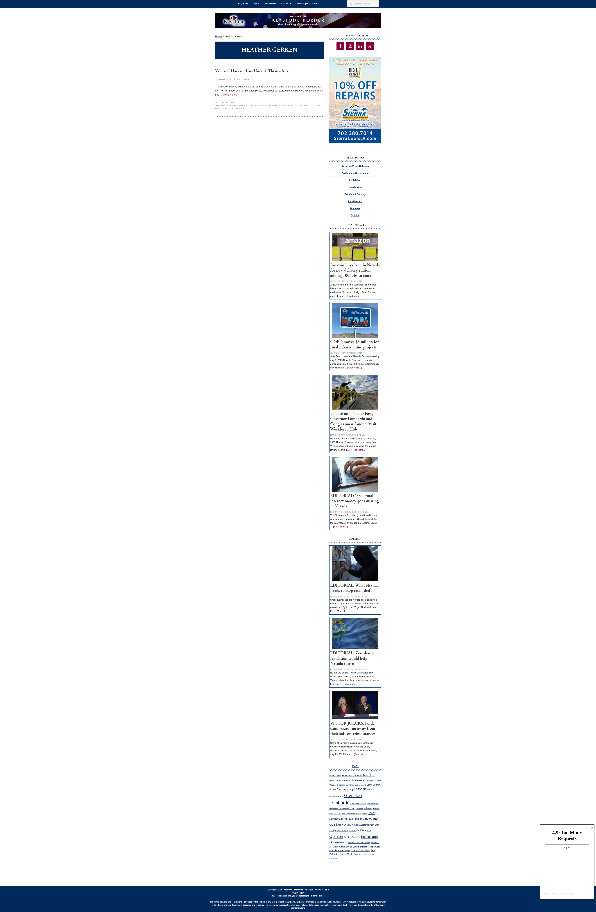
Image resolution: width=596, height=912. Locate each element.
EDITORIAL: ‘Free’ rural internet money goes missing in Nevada (354, 501)
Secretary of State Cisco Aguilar (356, 850)
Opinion (232, 102)
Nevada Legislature (346, 830)
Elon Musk (371, 789)
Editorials (360, 789)
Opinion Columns (352, 836)
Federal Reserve (336, 796)
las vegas (357, 813)
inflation (367, 808)
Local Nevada (336, 818)
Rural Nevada (355, 201)
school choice (336, 850)
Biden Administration (339, 780)
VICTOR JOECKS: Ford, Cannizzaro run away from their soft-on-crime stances (353, 729)
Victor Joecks (364, 854)
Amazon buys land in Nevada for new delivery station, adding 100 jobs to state (355, 270)
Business (355, 208)
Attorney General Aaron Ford (358, 775)
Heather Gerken (274, 105)
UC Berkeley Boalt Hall (296, 105)
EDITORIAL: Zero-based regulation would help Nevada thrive (352, 658)
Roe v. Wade (375, 846)
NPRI (369, 830)
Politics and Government (355, 173)
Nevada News (355, 187)
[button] (355, 100)
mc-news (366, 818)
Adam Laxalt (335, 775)
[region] (355, 100)
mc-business (351, 818)
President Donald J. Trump (359, 842)
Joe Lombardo (347, 813)
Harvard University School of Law (247, 105)
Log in (326, 889)
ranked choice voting (349, 846)
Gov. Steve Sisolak (358, 803)
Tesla (356, 854)
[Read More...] (354, 295)
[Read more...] (230, 94)
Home (218, 36)
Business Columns (373, 780)
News (361, 829)
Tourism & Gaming (355, 194)
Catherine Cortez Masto (356, 784)
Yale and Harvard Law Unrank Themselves (251, 71)
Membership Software (567, 894)
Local (371, 813)
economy (348, 789)
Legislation (355, 180)
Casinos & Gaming (337, 784)
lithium (364, 813)
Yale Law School (239, 108)
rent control (364, 846)
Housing (359, 808)
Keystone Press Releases (355, 166)
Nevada (346, 824)
